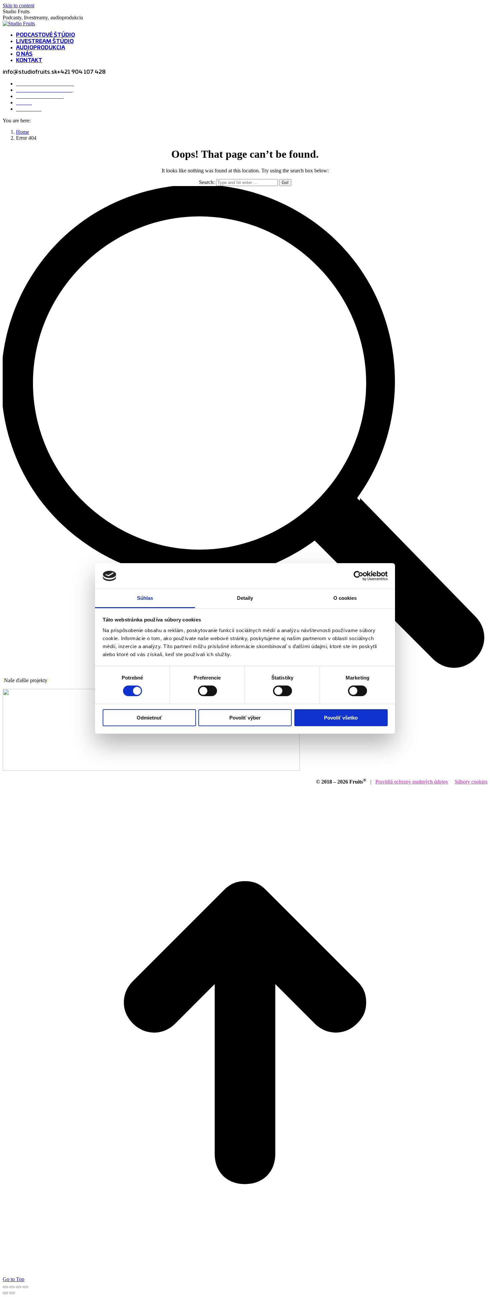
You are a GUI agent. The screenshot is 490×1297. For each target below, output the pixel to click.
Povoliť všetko (341, 718)
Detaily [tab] (245, 598)
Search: (207, 182)
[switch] (207, 691)
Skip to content (18, 5)
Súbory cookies (471, 782)
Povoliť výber (245, 718)
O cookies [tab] (345, 598)
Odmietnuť (149, 718)
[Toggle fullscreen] (18, 1287)
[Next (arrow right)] (12, 1293)
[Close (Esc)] (5, 1287)
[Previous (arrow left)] (5, 1293)
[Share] (12, 1287)
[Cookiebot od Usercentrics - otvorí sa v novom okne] (358, 576)
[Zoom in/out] (25, 1287)
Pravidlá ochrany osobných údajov (411, 782)
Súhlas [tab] (145, 598)
